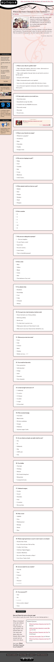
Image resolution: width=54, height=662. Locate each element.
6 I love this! (20, 404)
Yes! (18, 595)
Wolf (18, 200)
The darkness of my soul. (23, 278)
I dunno (19, 346)
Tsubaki (19, 167)
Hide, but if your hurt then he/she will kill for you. (30, 329)
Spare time (20, 245)
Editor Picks (50, 1)
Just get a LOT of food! (23, 78)
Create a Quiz (45, 125)
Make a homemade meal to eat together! (27, 80)
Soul (18, 164)
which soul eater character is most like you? (39, 629)
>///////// (19, 583)
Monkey (19, 197)
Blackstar (19, 175)
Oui (18, 455)
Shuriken (19, 497)
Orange (19, 424)
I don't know (20, 250)
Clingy (18, 371)
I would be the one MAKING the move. (27, 105)
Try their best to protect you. (24, 323)
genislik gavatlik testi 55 (5, 63)
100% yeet (20, 452)
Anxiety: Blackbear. (22, 553)
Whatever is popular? (22, 136)
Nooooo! (19, 581)
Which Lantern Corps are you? (4, 67)
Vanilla (19, 147)
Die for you (20, 320)
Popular (44, 1)
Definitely (19, 446)
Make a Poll (30, 1)
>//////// (19, 600)
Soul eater (19, 416)
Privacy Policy (23, 655)
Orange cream (20, 150)
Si (17, 444)
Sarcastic (19, 376)
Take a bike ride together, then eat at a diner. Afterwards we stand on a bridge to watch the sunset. (32, 69)
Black (18, 270)
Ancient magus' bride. (23, 430)
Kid (18, 169)
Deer (18, 192)
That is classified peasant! (24, 253)
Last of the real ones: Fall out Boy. (26, 544)
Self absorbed (20, 368)
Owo (18, 519)
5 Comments (46, 14)
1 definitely (20, 390)
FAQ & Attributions (42, 655)
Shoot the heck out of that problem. (26, 315)
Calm (18, 298)
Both (18, 348)
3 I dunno (19, 396)
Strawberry (20, 139)
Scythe (19, 491)
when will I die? (5, 114)
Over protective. (21, 365)
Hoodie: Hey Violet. (22, 542)
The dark (19, 466)
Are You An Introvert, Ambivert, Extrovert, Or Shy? (5, 77)
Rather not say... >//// (22, 354)
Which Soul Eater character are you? (33, 121)
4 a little (19, 399)
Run (18, 530)
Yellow (18, 267)
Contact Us (32, 655)
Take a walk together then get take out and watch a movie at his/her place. (32, 74)
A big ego (19, 301)
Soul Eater (16, 14)
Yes (18, 441)
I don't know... (20, 178)
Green (18, 273)
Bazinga (19, 525)
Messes (19, 472)
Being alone (20, 477)
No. (18, 578)
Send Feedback (4, 128)
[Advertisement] (32, 48)
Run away (19, 110)
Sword (18, 494)
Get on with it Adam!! (22, 603)
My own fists (20, 505)
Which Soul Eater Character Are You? (39, 624)
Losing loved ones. (22, 480)
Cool (18, 295)
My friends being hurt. (23, 474)
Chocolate (19, 144)
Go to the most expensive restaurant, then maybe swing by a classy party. (32, 87)
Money (19, 304)
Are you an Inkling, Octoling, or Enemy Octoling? (5, 71)
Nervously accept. (21, 107)
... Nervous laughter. (22, 239)
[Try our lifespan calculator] (5, 105)
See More (6, 81)
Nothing (19, 469)
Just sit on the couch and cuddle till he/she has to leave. (31, 83)
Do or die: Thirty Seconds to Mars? (26, 555)
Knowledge (20, 293)
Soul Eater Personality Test (36, 637)
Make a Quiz (23, 1)
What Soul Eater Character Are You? (38, 632)
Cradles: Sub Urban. (22, 547)
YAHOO (19, 516)
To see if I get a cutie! (22, 242)
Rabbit (19, 189)
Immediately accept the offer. (25, 102)
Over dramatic (21, 379)
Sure (18, 572)
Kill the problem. (21, 318)
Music (18, 527)
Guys (18, 340)
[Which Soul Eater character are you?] (19, 122)
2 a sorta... (19, 393)
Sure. (18, 606)
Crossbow (19, 502)
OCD (18, 374)
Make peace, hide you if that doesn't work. (28, 326)
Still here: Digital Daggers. (23, 550)
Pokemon (19, 427)
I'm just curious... (21, 248)
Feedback (52, 14)
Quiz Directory (37, 1)
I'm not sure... (20, 113)
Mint (18, 141)
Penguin (19, 203)
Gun (18, 500)
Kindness (19, 290)
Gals (18, 343)
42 (17, 225)
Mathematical (20, 522)
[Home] (8, 2)
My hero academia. (22, 421)
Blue (18, 265)
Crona (18, 172)
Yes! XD (19, 570)
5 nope (19, 402)
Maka (18, 161)
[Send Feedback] (6, 124)
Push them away (21, 99)
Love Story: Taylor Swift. (23, 558)
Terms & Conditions (12, 655)
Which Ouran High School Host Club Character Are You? (5, 59)
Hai (18, 449)
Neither (19, 351)
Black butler (20, 418)
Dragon (19, 195)
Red (18, 276)
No (17, 598)
